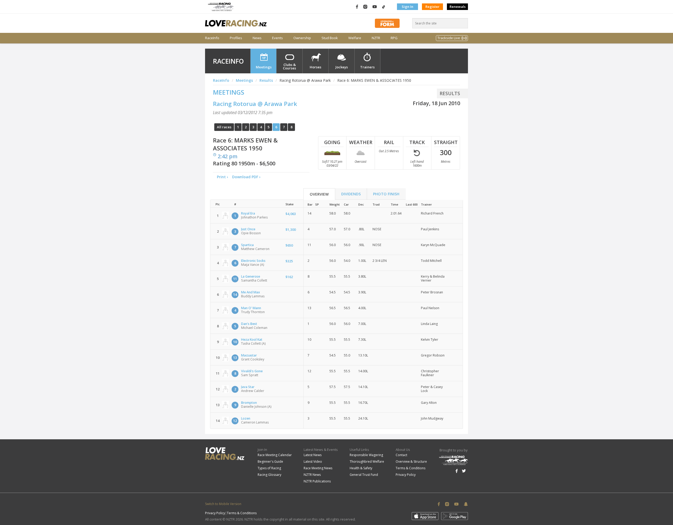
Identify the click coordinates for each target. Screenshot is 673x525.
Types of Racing (269, 468)
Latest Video (313, 461)
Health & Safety (361, 468)
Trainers (367, 67)
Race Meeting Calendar (275, 455)
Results (266, 80)
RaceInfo (212, 38)
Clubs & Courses (289, 66)
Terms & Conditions (410, 468)
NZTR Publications (317, 481)
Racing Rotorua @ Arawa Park (255, 104)
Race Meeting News (318, 468)
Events (277, 38)
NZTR (376, 38)
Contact (401, 455)
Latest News (313, 455)
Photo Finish (386, 193)
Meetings (264, 67)
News (257, 38)
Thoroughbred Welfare (367, 461)
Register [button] (432, 6)
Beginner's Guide (270, 461)
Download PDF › (247, 176)
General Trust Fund (364, 474)
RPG (394, 38)
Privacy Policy (406, 474)
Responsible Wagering (366, 455)
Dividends (351, 193)
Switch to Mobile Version (223, 504)
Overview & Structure (411, 461)
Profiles (236, 38)
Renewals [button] (458, 6)
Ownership (302, 38)
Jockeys (341, 67)
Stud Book (330, 38)
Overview (319, 194)
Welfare (354, 38)
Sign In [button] (407, 6)
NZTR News (312, 474)
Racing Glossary (269, 474)
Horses (315, 67)
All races (224, 127)
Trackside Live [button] (448, 37)
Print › (222, 176)
